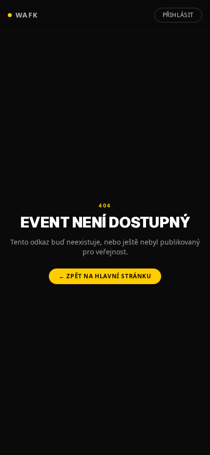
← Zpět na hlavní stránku (105, 276)
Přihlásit (178, 15)
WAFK (27, 15)
